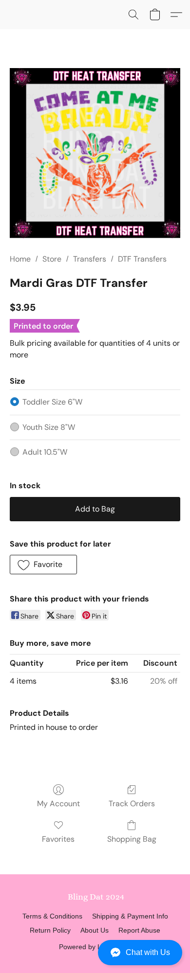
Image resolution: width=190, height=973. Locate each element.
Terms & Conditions (52, 916)
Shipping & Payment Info (130, 916)
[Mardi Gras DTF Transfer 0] (95, 153)
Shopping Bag (131, 839)
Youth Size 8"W (48, 427)
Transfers (89, 259)
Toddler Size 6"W (52, 402)
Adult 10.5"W (44, 452)
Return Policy (50, 930)
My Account (58, 803)
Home (20, 259)
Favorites (58, 839)
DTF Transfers (142, 259)
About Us (94, 930)
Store (51, 259)
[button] (95, 952)
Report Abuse (139, 930)
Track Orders (132, 803)
